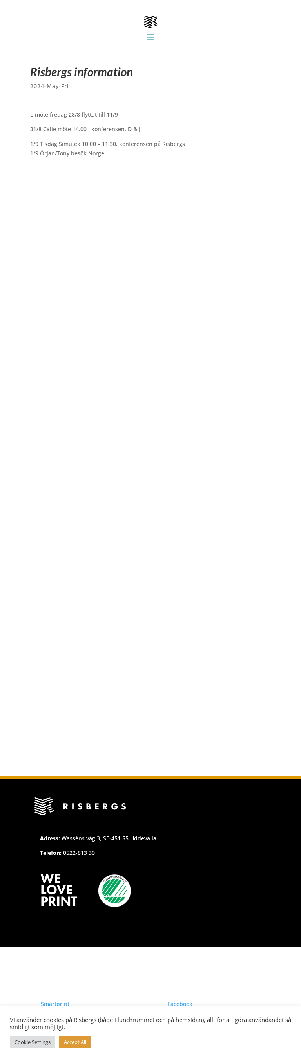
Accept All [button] (75, 1042)
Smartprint (55, 1004)
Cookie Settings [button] (33, 1042)
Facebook (180, 1004)
